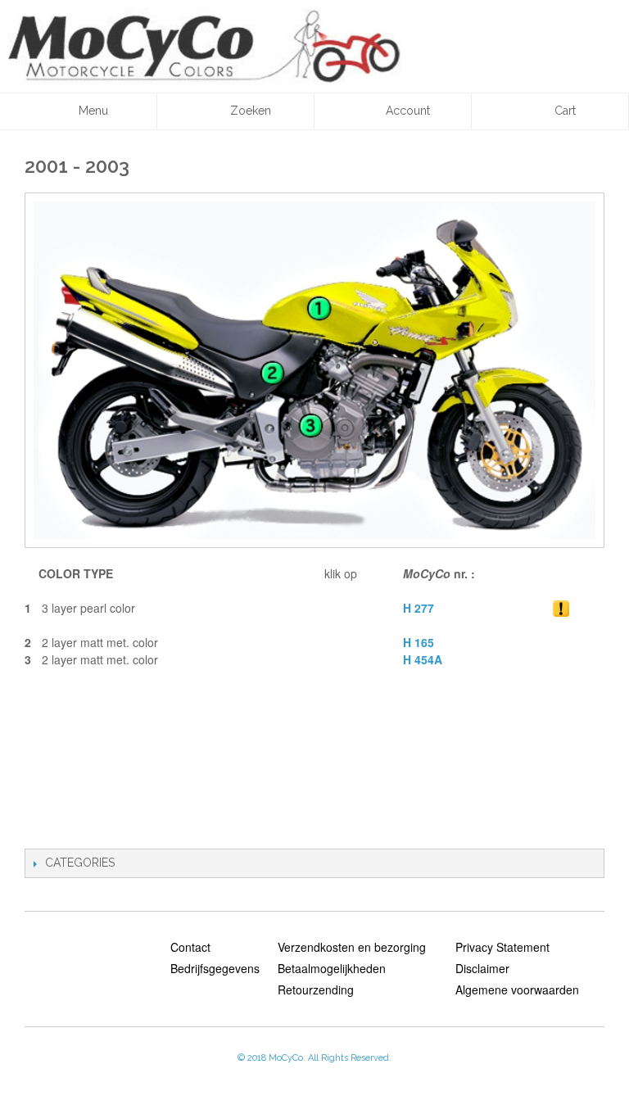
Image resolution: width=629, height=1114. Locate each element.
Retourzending (316, 989)
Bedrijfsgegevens (215, 968)
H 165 (418, 642)
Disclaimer (482, 968)
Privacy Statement (502, 947)
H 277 (418, 608)
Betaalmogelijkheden (332, 968)
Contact (190, 947)
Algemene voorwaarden (517, 989)
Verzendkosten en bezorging (352, 947)
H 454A (422, 659)
